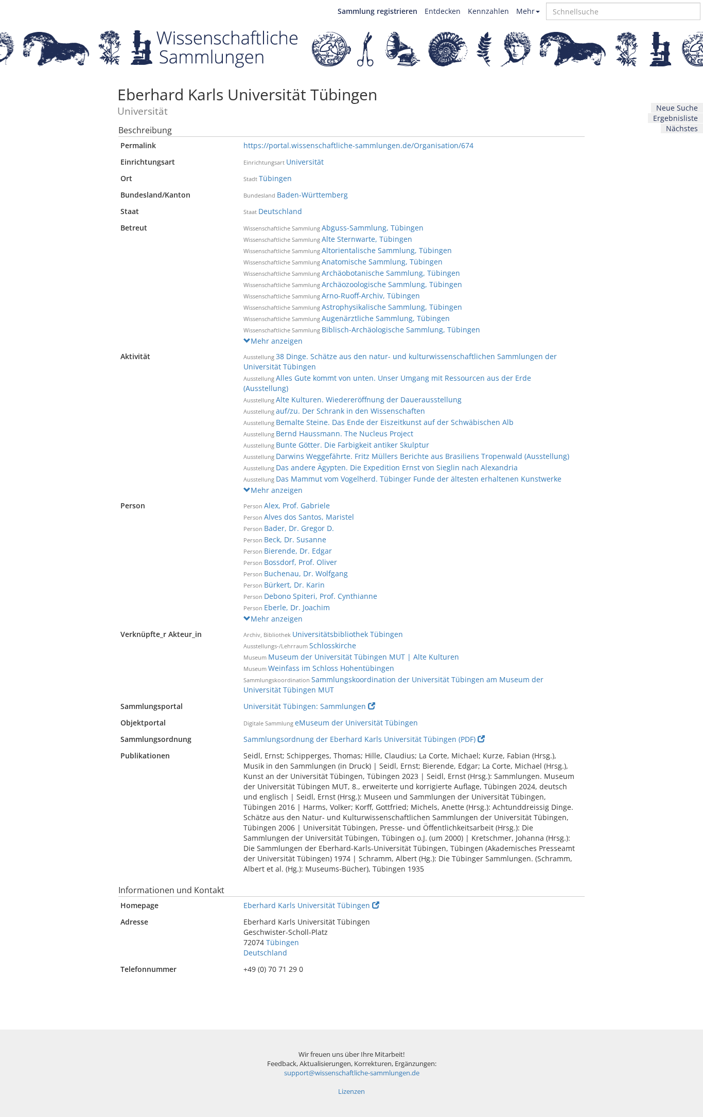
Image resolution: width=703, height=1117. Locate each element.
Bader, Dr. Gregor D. (299, 528)
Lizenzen (351, 1091)
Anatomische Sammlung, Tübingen (382, 262)
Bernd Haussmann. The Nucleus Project (344, 433)
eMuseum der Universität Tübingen (356, 723)
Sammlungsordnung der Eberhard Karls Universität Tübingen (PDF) (359, 739)
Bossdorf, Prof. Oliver (300, 562)
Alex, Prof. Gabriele (297, 505)
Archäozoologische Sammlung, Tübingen (392, 284)
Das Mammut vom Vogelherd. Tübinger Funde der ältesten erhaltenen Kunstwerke (418, 479)
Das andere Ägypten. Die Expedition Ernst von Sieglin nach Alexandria (397, 467)
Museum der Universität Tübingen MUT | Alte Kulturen (363, 657)
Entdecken (443, 11)
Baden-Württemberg (312, 195)
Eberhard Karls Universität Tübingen (306, 905)
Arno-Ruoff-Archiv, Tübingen (371, 295)
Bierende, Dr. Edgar (298, 551)
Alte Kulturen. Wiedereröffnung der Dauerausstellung (369, 399)
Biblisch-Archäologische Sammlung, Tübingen (401, 329)
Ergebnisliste (675, 118)
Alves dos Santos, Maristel (309, 517)
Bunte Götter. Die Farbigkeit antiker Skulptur (352, 445)
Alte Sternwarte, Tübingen (367, 239)
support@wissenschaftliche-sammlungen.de (351, 1073)
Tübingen (275, 178)
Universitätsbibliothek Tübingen (347, 634)
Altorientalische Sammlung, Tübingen (387, 250)
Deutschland (280, 211)
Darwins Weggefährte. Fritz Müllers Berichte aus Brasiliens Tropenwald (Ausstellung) (422, 456)
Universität (305, 162)
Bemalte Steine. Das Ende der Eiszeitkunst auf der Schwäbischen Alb (395, 422)
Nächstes (682, 128)
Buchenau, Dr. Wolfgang (306, 573)
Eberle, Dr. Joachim (297, 607)
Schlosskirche (332, 645)
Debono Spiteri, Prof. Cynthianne (320, 596)
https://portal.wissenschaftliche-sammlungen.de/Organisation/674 (358, 145)
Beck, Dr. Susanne (295, 539)
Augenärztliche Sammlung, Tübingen (386, 318)
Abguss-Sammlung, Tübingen (373, 228)
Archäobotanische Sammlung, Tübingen (391, 273)
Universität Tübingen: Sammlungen (304, 706)
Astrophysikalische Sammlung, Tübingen (392, 307)
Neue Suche (677, 108)
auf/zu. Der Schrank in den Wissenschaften (350, 411)
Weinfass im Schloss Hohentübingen (331, 668)
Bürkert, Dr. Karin (294, 585)
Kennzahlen (488, 11)
